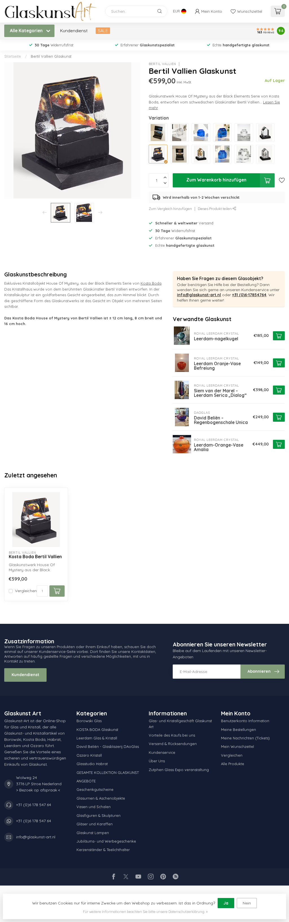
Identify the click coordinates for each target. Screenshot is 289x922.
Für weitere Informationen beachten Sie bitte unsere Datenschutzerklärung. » (145, 911)
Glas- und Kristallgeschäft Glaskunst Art (180, 723)
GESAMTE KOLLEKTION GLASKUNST (107, 772)
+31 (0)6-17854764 (249, 294)
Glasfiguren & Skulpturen (98, 815)
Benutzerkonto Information (245, 720)
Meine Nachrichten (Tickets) (245, 738)
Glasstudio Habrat (92, 763)
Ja (226, 903)
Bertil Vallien (162, 64)
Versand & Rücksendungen (173, 743)
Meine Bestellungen (238, 729)
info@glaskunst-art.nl (199, 294)
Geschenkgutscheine (94, 789)
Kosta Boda (151, 283)
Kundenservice (162, 752)
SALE (103, 30)
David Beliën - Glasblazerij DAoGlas (107, 746)
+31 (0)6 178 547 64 (33, 804)
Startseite (12, 56)
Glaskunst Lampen (92, 832)
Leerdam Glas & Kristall (96, 738)
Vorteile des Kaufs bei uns (172, 735)
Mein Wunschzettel (237, 746)
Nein (247, 903)
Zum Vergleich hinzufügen (170, 208)
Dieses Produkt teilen (215, 208)
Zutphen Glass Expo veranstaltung (179, 769)
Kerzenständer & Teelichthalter (103, 849)
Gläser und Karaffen (94, 824)
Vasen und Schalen (93, 806)
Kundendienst (73, 30)
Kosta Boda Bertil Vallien (35, 556)
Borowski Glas (89, 720)
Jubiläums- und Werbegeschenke (106, 841)
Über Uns (157, 761)
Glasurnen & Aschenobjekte (100, 798)
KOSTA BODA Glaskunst (97, 729)
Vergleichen (26, 591)
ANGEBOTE (86, 781)
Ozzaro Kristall (89, 755)
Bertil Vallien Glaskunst (51, 56)
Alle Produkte (232, 763)
